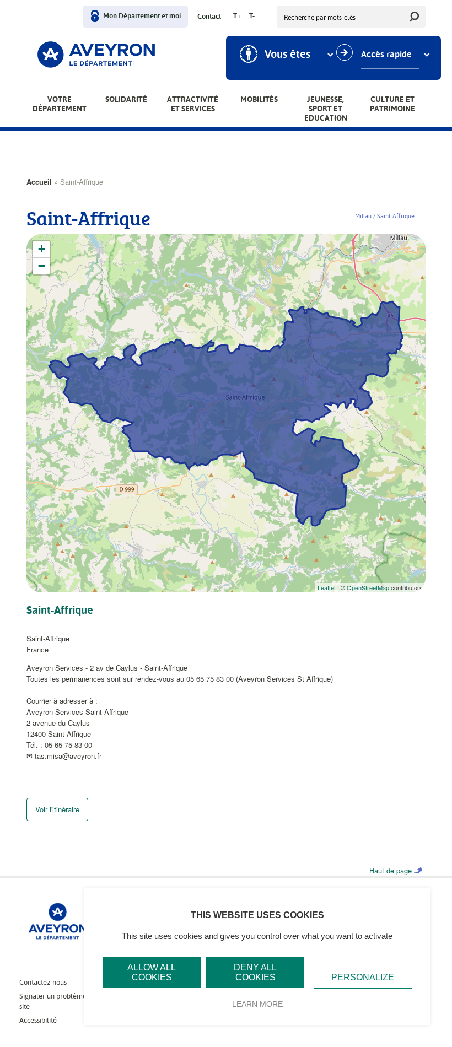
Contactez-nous (43, 982)
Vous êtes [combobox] (287, 54)
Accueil (39, 181)
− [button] (41, 266)
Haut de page (390, 870)
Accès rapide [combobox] (386, 54)
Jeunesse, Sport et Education (325, 108)
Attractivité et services (192, 104)
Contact (209, 16)
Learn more (257, 1004)
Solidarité (126, 99)
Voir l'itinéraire (57, 809)
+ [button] (41, 249)
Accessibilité (38, 1020)
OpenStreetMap (368, 587)
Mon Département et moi (142, 16)
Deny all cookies (255, 972)
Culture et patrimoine (392, 104)
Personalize (362, 977)
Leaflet (327, 587)
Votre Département (60, 104)
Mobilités (259, 99)
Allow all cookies (151, 972)
